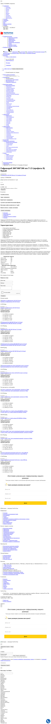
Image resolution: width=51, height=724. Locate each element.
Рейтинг (2, 283)
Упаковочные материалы (8, 141)
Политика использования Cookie (10, 514)
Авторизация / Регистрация (12, 79)
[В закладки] (1, 182)
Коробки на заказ (7, 47)
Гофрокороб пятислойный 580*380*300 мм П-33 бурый (13, 345)
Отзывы (5, 581)
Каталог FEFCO (6, 551)
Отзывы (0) (5, 215)
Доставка (5, 19)
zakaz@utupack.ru (10, 60)
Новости (5, 586)
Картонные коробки (7, 84)
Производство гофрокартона (9, 548)
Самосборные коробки (8, 533)
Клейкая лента (6, 535)
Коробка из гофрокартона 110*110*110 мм (10, 301)
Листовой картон (7, 536)
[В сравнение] (2, 182)
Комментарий (4, 654)
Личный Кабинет (7, 555)
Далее (25, 503)
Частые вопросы (7, 580)
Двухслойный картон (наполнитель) (11, 538)
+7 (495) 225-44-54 (7, 566)
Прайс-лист (5, 600)
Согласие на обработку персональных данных (13, 573)
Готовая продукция (7, 36)
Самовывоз (5, 20)
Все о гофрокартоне (7, 522)
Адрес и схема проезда (11, 56)
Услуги (4, 585)
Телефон (2, 651)
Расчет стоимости (7, 601)
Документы (5, 582)
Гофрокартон (6, 114)
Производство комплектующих (10, 549)
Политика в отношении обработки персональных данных (16, 519)
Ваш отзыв (3, 285)
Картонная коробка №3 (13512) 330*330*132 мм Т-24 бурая (14, 366)
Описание (5, 212)
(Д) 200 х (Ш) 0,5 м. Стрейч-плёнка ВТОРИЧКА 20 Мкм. (13, 412)
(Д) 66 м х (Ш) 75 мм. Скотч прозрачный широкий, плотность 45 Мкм (16, 432)
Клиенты (5, 579)
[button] (3, 70)
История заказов (7, 556)
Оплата (5, 21)
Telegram (5, 25)
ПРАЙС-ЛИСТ (6, 583)
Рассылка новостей (7, 559)
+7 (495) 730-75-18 (7, 68)
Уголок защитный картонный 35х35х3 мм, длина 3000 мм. (14, 453)
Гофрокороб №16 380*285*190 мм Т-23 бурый (11, 323)
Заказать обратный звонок (17, 68)
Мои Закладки (6, 557)
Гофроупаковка (6, 126)
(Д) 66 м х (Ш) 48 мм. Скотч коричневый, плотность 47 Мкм (14, 390)
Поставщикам (6, 54)
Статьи (4, 587)
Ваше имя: (3, 280)
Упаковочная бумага (7, 534)
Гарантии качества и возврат (9, 216)
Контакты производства (8, 568)
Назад (12, 646)
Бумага (4, 153)
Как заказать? (6, 521)
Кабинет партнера (7, 523)
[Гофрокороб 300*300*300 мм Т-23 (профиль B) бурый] (13, 175)
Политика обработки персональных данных (13, 572)
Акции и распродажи (8, 588)
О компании (6, 5)
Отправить (3, 295)
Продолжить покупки (5, 646)
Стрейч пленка (6, 539)
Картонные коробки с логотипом (10, 547)
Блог (4, 22)
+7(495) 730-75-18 (7, 564)
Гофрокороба (6, 163)
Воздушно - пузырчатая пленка (10, 540)
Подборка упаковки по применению (11, 541)
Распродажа (6, 139)
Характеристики (7, 214)
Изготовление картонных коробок (11, 546)
